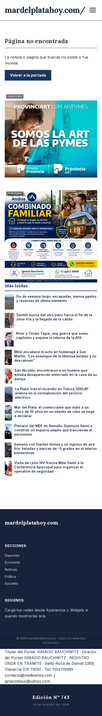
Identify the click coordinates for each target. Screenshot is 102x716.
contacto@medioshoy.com (28, 675)
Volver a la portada (28, 75)
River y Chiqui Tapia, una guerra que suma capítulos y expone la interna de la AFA (52, 335)
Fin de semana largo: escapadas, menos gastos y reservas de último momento (56, 298)
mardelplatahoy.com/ (45, 10)
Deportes (12, 555)
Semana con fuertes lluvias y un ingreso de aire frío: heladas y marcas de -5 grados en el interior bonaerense (55, 448)
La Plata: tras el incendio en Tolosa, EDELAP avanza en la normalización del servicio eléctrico (51, 393)
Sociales (11, 583)
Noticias (11, 569)
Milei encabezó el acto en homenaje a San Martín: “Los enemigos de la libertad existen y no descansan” (55, 356)
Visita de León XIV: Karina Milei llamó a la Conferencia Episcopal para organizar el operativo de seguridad (48, 467)
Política (10, 577)
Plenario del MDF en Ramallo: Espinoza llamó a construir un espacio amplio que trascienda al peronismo (53, 430)
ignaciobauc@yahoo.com (27, 681)
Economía (12, 562)
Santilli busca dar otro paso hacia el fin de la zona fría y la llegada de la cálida (54, 317)
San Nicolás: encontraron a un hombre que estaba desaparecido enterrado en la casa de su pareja (55, 374)
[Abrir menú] (92, 10)
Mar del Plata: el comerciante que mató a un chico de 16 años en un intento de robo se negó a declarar (54, 411)
